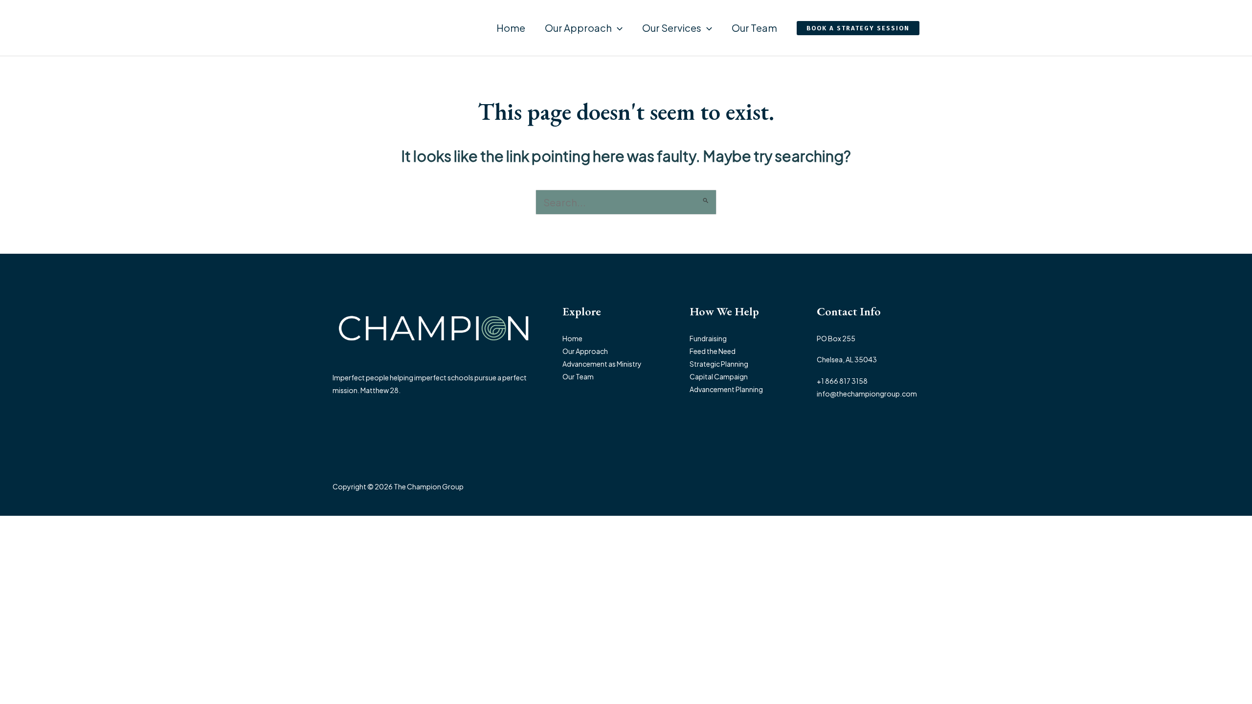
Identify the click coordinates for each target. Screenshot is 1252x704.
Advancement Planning (726, 389)
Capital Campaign (719, 376)
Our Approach (578, 28)
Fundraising (708, 338)
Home (510, 28)
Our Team (754, 28)
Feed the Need (713, 351)
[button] (617, 28)
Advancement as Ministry (602, 363)
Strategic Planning (719, 363)
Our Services (671, 28)
